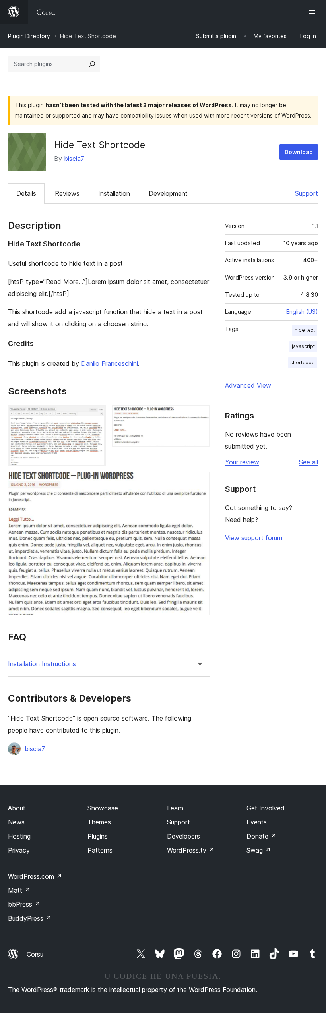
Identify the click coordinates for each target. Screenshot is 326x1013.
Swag (258, 850)
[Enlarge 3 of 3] (199, 483)
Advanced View (248, 385)
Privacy (19, 850)
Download (299, 152)
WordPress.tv (190, 850)
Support (306, 193)
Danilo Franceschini (109, 363)
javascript (303, 346)
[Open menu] (313, 12)
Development (168, 193)
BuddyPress (29, 918)
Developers (183, 836)
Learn (175, 808)
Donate (261, 836)
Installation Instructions (42, 664)
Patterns (100, 850)
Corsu (35, 954)
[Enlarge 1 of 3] (95, 416)
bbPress (24, 904)
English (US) (302, 311)
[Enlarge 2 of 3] (199, 416)
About (16, 808)
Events (256, 822)
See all (308, 462)
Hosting (19, 836)
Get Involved (265, 808)
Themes (99, 822)
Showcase (102, 808)
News (16, 822)
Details (26, 193)
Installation (114, 193)
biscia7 (74, 158)
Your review (242, 462)
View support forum (253, 538)
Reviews (67, 193)
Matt (19, 890)
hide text (305, 330)
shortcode (302, 362)
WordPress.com (35, 876)
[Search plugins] (92, 64)
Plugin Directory (29, 36)
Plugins (97, 836)
